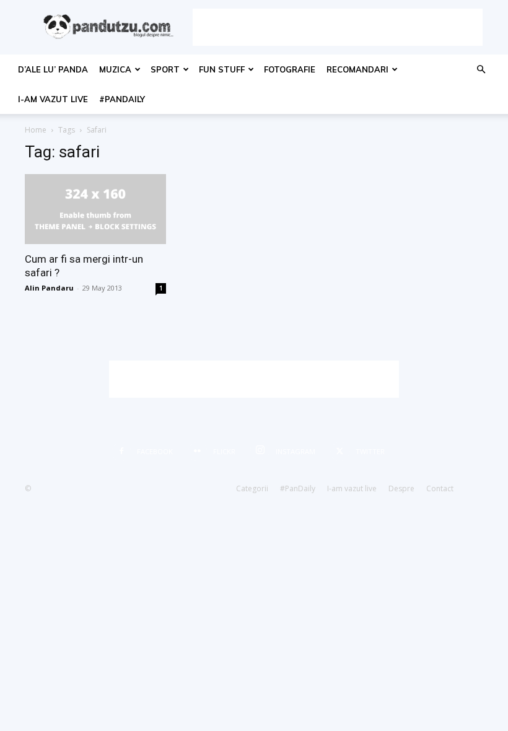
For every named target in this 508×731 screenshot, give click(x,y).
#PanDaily (122, 99)
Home (35, 130)
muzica (115, 69)
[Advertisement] (338, 27)
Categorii (252, 488)
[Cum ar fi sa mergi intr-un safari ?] (95, 209)
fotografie (289, 69)
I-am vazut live (53, 99)
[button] (481, 70)
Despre (401, 488)
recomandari (357, 69)
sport (165, 69)
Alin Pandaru (49, 287)
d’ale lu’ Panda (53, 69)
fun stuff (222, 69)
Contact (439, 488)
